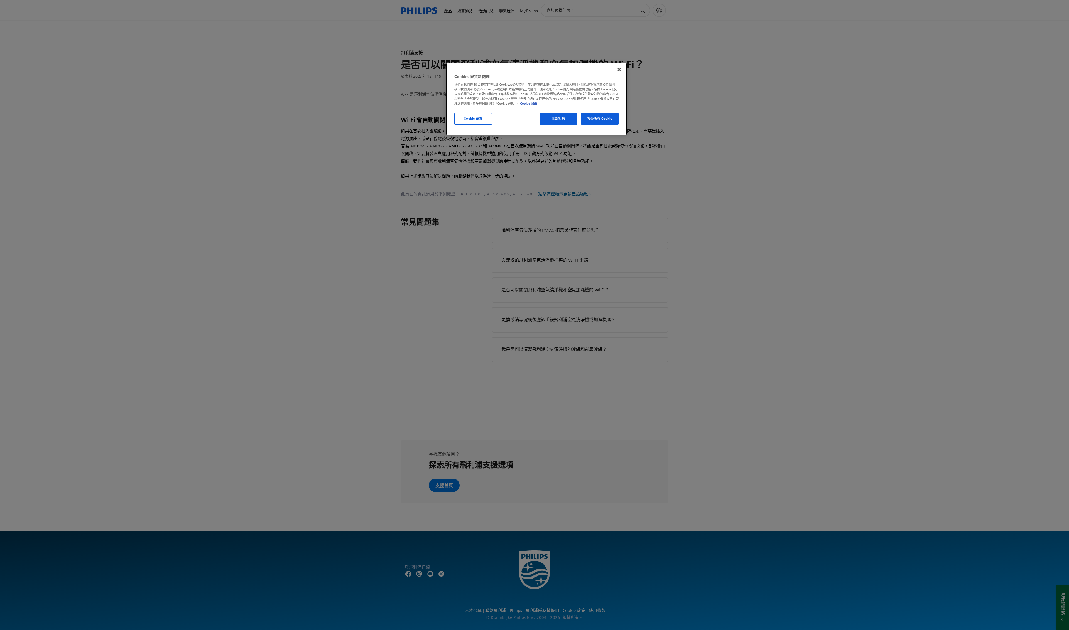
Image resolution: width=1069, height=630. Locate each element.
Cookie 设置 (473, 118)
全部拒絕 (558, 118)
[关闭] (619, 69)
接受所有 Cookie (599, 118)
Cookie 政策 (528, 103)
